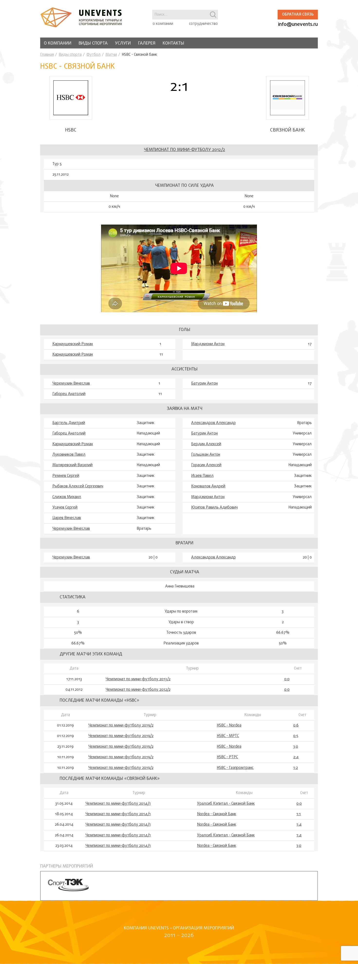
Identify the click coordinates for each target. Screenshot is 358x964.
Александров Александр (213, 423)
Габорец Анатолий (68, 394)
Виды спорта (93, 43)
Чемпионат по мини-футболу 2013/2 (138, 679)
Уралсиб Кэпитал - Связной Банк (226, 803)
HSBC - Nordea (229, 725)
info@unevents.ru (298, 24)
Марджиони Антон (208, 344)
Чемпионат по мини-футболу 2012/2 (184, 150)
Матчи (111, 55)
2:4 (296, 757)
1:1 (298, 814)
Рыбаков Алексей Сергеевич (77, 486)
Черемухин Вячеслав (71, 383)
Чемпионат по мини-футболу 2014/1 (118, 803)
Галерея (146, 43)
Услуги (123, 43)
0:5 (295, 736)
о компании (163, 24)
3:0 (295, 746)
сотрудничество (203, 24)
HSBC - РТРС (227, 757)
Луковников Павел (68, 454)
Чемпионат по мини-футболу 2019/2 (120, 725)
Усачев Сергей (64, 507)
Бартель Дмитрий (68, 423)
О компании (57, 43)
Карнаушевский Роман (72, 344)
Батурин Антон (204, 383)
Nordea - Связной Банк (216, 814)
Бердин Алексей (206, 444)
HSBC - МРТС (228, 736)
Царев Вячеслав (66, 518)
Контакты (173, 43)
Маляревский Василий (72, 465)
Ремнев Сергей (65, 476)
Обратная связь (298, 15)
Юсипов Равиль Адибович (214, 507)
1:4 (298, 824)
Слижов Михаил (66, 497)
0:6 (296, 725)
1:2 (295, 768)
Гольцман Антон (205, 454)
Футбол (93, 55)
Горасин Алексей (206, 465)
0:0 (287, 679)
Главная (47, 55)
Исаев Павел (202, 476)
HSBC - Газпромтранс (235, 768)
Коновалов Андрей (208, 486)
